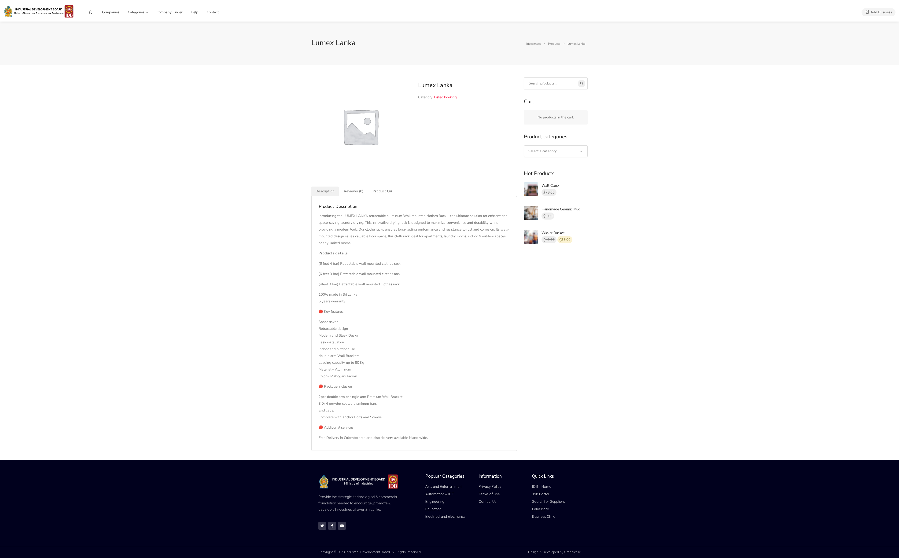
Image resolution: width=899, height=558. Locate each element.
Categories (136, 12)
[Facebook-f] (332, 526)
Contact (213, 12)
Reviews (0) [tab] (353, 191)
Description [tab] (325, 191)
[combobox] (556, 151)
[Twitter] (322, 526)
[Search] (581, 83)
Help (194, 12)
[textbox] (556, 151)
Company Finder (169, 12)
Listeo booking (445, 97)
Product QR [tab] (382, 191)
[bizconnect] (40, 11)
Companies (110, 12)
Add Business (881, 12)
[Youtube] (342, 526)
